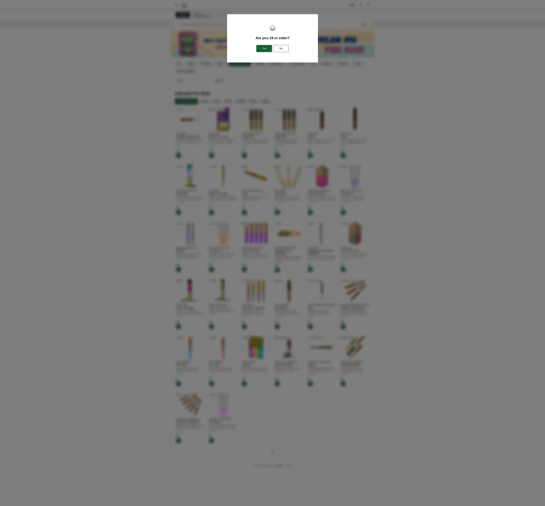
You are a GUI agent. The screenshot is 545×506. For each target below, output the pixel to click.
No (280, 48)
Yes (264, 48)
